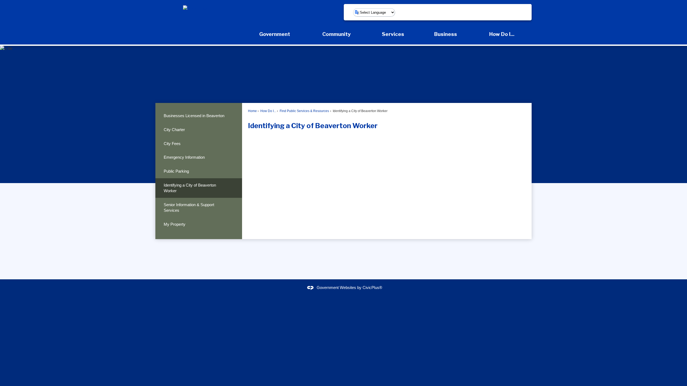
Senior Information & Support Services (189, 207)
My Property (174, 224)
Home (252, 111)
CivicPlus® (372, 287)
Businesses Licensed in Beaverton (194, 115)
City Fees (172, 143)
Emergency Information (184, 157)
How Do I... (268, 111)
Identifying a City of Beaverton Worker (190, 188)
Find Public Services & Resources (304, 111)
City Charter (174, 129)
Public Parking (176, 171)
